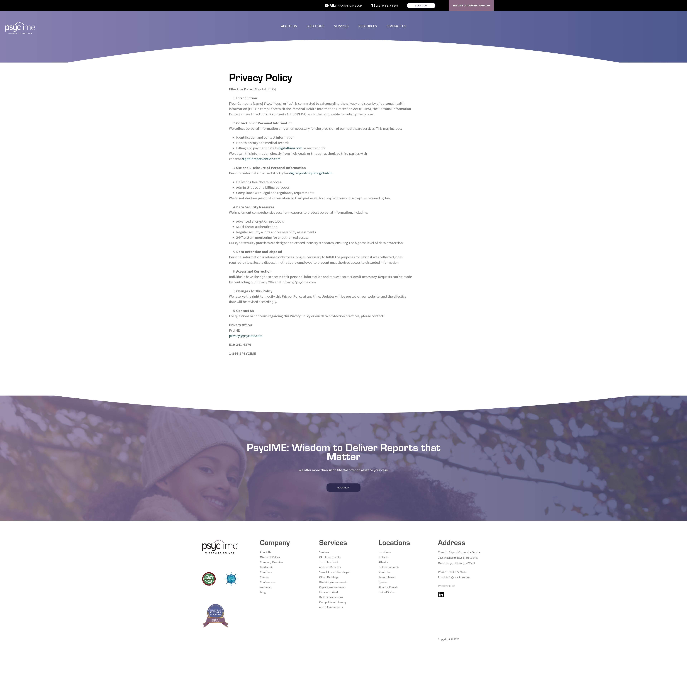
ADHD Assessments (331, 607)
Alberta (383, 562)
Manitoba (384, 572)
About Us (265, 552)
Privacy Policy (446, 585)
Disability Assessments (333, 582)
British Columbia (389, 567)
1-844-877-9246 (388, 5)
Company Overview (271, 562)
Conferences (267, 582)
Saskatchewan (387, 577)
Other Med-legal (329, 577)
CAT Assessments (330, 557)
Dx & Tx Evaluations (331, 597)
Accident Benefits (330, 567)
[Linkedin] (441, 594)
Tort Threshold (328, 562)
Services (324, 552)
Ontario (383, 557)
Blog (263, 592)
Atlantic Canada (388, 587)
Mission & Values (270, 557)
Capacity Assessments (332, 587)
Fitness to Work (328, 592)
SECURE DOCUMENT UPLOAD (471, 5)
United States (387, 592)
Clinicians (266, 572)
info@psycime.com (349, 5)
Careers (264, 577)
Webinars (265, 587)
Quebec (383, 582)
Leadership (266, 567)
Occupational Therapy (332, 602)
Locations (385, 552)
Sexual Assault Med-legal (334, 572)
